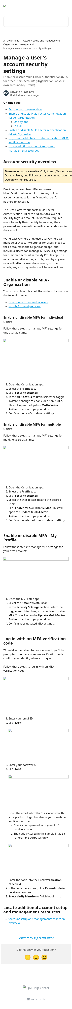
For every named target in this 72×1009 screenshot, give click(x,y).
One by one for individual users (28, 302)
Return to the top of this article (36, 938)
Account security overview (25, 109)
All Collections (11, 40)
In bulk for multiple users (25, 306)
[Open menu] (66, 6)
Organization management (18, 44)
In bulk (18, 126)
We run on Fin (38, 999)
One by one (21, 122)
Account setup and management (41, 40)
